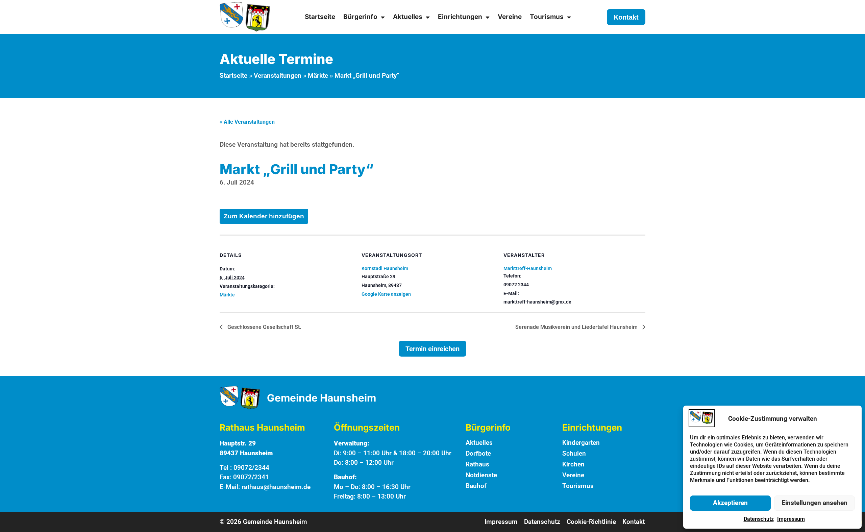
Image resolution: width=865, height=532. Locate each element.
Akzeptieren (730, 503)
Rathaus (477, 464)
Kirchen (573, 464)
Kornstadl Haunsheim (385, 268)
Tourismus (547, 17)
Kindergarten (581, 442)
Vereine (510, 17)
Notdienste (481, 475)
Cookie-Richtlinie (591, 521)
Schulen (574, 453)
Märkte (318, 75)
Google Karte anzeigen (386, 294)
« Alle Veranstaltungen (247, 122)
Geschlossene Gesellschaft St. (263, 327)
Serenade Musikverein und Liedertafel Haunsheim (577, 327)
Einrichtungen (460, 17)
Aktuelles (407, 17)
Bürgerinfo (360, 17)
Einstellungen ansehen (814, 503)
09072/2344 (251, 467)
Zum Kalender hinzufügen (264, 216)
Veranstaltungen (277, 75)
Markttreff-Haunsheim (527, 268)
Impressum (791, 519)
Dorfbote (478, 453)
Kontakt (633, 521)
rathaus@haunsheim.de (276, 487)
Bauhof (476, 486)
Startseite (320, 17)
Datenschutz (759, 519)
